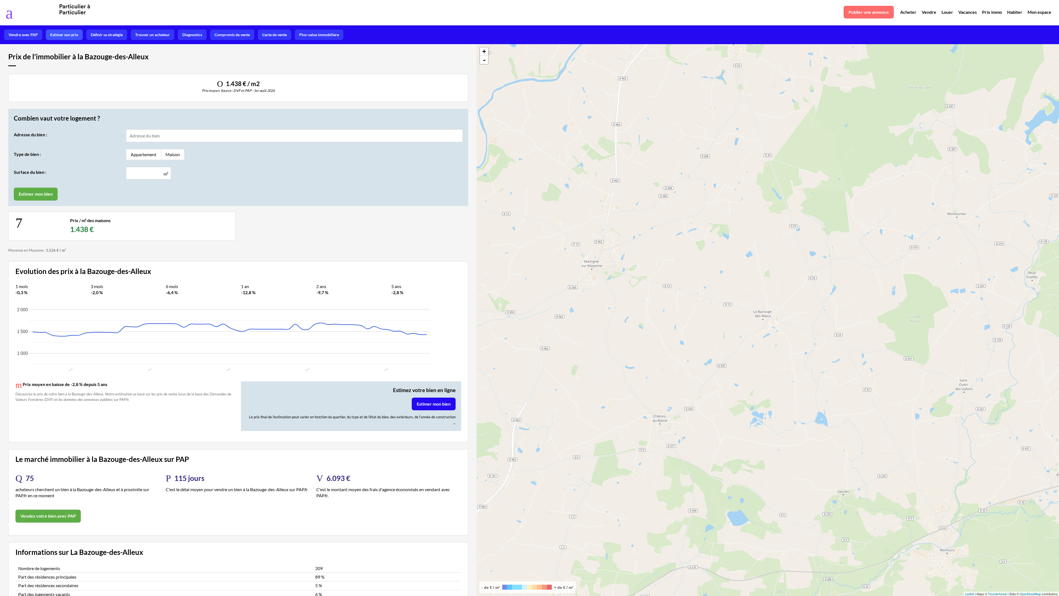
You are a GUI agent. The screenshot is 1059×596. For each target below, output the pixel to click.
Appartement (143, 154)
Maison (172, 154)
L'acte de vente (274, 34)
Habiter (1014, 12)
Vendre (929, 12)
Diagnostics (192, 34)
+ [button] (484, 51)
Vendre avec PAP (23, 34)
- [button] (484, 60)
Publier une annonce (869, 12)
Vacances (967, 12)
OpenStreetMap (1030, 594)
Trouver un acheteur (152, 34)
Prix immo (992, 12)
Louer (947, 12)
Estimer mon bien (434, 403)
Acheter (908, 12)
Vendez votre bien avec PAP (48, 515)
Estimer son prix (64, 34)
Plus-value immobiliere (319, 34)
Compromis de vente (232, 34)
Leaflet (969, 594)
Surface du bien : (30, 172)
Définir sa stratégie (107, 34)
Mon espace (1039, 12)
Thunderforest (997, 594)
